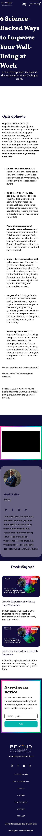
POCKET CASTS (21, 802)
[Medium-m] (19, 509)
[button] (24, 4)
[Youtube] (24, 766)
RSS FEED (21, 816)
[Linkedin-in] (6, 509)
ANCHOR (21, 795)
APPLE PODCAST (21, 774)
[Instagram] (30, 766)
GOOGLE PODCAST (21, 781)
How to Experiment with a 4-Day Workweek (19, 603)
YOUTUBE (21, 809)
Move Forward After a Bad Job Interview (20, 653)
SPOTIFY (21, 788)
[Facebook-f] (12, 509)
